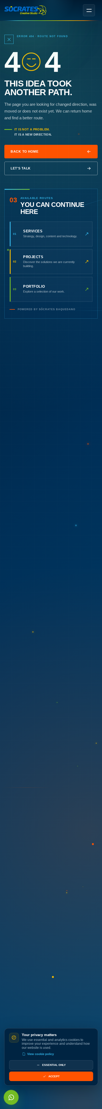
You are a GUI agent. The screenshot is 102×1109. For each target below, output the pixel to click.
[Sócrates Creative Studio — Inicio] (25, 10)
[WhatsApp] (11, 1097)
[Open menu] (89, 10)
